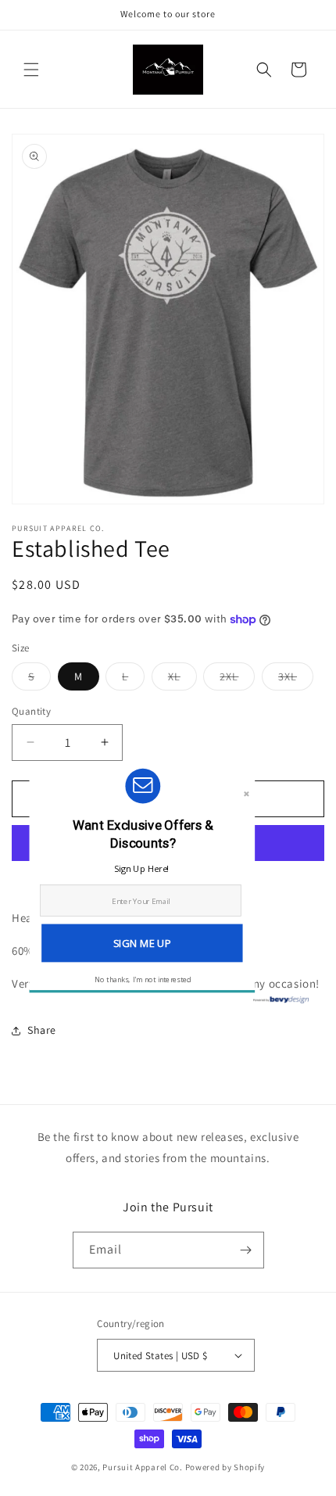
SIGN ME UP (141, 943)
